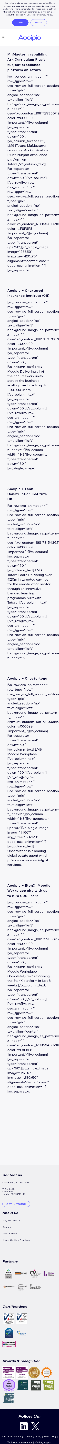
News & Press (9, 1233)
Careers (6, 1227)
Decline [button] (38, 22)
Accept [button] (20, 22)
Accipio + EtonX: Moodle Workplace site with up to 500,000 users (28, 890)
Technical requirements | (21, 1442)
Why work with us (11, 1220)
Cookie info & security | (13, 1436)
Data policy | (51, 1436)
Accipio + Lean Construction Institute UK (27, 494)
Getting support (43, 1442)
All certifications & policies (16, 1240)
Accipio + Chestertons (27, 678)
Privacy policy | (35, 1436)
